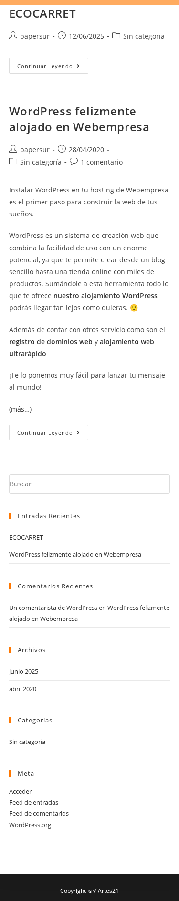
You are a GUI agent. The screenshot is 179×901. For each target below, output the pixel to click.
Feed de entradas (33, 802)
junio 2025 (23, 671)
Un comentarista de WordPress (53, 607)
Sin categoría (144, 36)
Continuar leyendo (52, 63)
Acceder (20, 791)
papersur (35, 36)
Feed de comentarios (39, 813)
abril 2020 (22, 689)
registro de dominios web (51, 341)
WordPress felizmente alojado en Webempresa (79, 119)
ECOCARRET (42, 13)
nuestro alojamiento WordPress (105, 295)
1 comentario (102, 162)
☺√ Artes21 (103, 891)
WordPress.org (30, 825)
